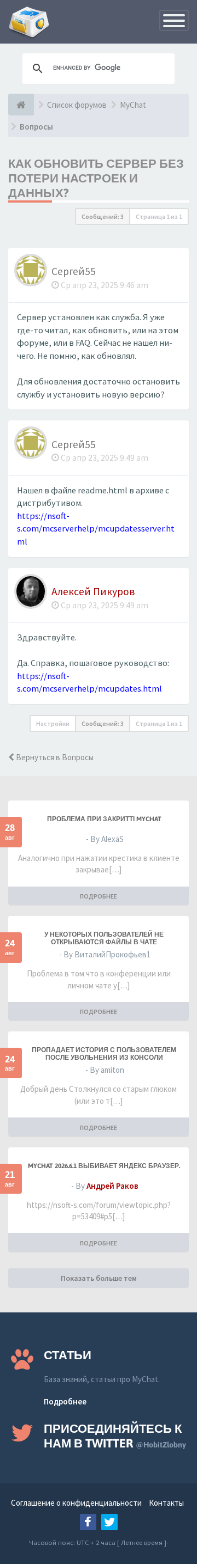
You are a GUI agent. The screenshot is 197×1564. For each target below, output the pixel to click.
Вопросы (36, 126)
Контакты (166, 1503)
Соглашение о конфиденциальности (76, 1503)
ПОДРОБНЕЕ (98, 896)
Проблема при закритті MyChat (104, 819)
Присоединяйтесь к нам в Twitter (115, 1435)
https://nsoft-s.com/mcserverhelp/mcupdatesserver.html (96, 528)
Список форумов (77, 105)
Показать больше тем (99, 1278)
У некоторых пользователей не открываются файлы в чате (104, 938)
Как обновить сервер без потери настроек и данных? (96, 178)
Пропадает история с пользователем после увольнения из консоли (104, 1053)
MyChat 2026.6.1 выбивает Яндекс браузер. (104, 1166)
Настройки (52, 723)
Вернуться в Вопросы (54, 757)
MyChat (133, 105)
